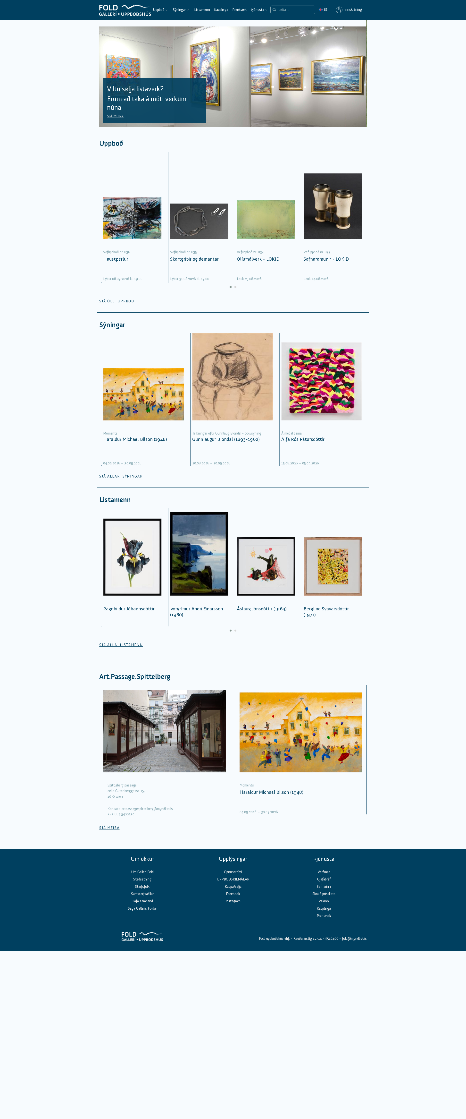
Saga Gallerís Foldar (142, 908)
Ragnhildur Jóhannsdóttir (129, 609)
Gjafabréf (324, 879)
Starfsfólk (142, 886)
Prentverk (239, 10)
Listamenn (202, 10)
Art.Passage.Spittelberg (134, 676)
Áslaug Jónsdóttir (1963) (262, 609)
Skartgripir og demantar (194, 259)
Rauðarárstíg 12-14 (307, 938)
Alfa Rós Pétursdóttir (303, 439)
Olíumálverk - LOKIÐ (258, 259)
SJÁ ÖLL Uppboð (116, 301)
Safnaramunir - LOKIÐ (326, 259)
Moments (110, 433)
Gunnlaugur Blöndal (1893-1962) (226, 439)
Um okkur (142, 858)
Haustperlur (115, 259)
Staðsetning (142, 879)
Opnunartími (233, 872)
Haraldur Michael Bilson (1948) (135, 439)
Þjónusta (257, 10)
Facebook (233, 894)
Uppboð (158, 10)
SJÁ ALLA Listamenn (121, 645)
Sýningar (179, 10)
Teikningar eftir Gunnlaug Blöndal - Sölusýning (226, 433)
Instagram (233, 901)
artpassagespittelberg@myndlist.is (147, 809)
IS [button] (323, 10)
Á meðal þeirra (291, 433)
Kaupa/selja (233, 886)
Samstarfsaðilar (142, 894)
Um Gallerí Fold (142, 872)
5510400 (331, 938)
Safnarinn (324, 886)
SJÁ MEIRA (115, 116)
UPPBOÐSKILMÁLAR (233, 879)
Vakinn (324, 901)
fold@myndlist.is (354, 938)
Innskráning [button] (352, 10)
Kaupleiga (221, 10)
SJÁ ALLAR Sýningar (120, 476)
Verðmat (324, 872)
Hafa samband (142, 901)
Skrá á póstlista (323, 894)
